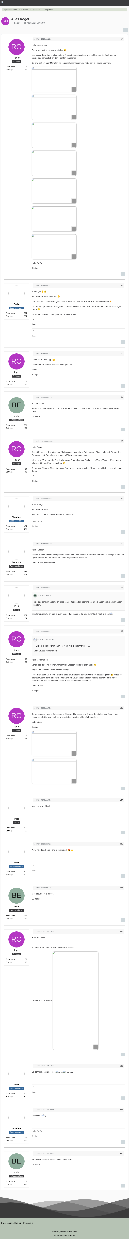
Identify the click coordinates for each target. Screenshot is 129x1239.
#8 (122, 587)
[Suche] (113, 3)
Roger (16, 23)
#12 (121, 844)
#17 (121, 1153)
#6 (122, 498)
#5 (122, 441)
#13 (121, 887)
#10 (121, 708)
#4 (122, 397)
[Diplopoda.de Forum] (6, 3)
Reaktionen (10, 67)
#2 (122, 285)
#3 (122, 353)
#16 (121, 1110)
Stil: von (64, 1235)
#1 (122, 39)
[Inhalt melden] (123, 274)
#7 (122, 543)
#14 (121, 931)
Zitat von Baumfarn (46, 639)
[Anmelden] (119, 3)
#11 (121, 800)
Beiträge (9, 70)
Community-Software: (64, 1232)
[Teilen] (125, 30)
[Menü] (125, 3)
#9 (122, 631)
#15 (121, 1066)
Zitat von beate (44, 595)
